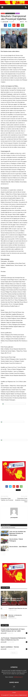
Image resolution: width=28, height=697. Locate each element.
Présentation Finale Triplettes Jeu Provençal (7, 499)
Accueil (2, 11)
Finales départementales (10, 13)
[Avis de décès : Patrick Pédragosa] (5, 541)
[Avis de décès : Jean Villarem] (5, 548)
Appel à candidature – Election (10, 647)
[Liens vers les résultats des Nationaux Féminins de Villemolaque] (5, 533)
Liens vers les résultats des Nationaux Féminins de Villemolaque (17, 533)
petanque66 (5, 21)
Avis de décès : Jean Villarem (18, 546)
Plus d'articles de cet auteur (8, 527)
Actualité (2, 13)
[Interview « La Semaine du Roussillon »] (4, 616)
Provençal (17, 13)
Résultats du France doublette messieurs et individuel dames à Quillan (12, 600)
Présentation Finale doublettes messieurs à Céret (21, 500)
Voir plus (13, 652)
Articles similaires (6, 525)
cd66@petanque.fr (18, 677)
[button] (26, 7)
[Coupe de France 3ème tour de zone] (4, 610)
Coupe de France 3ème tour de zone (18, 608)
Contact (14, 692)
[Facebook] (14, 686)
